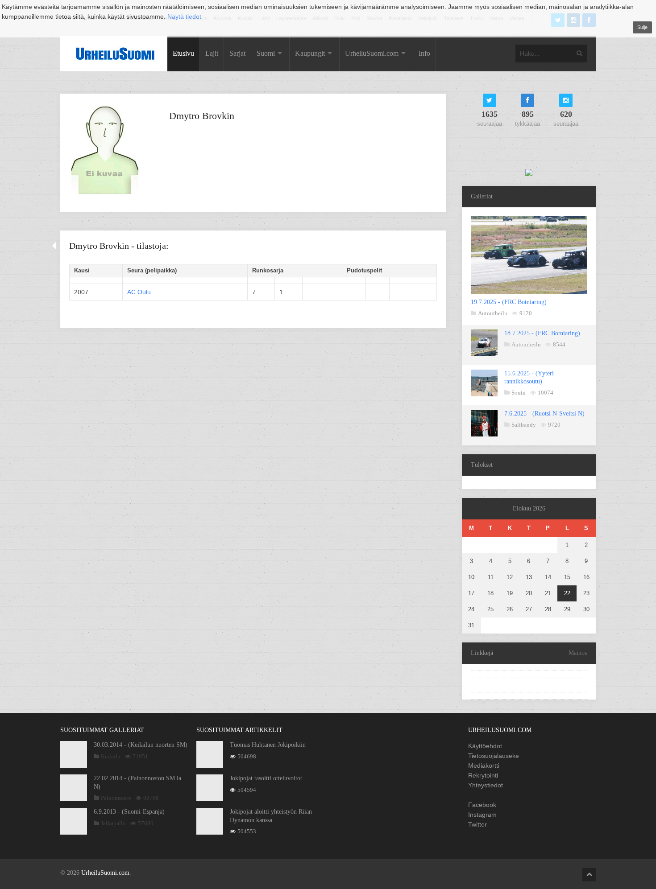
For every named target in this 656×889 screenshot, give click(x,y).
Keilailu (110, 756)
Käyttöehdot (485, 745)
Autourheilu (492, 313)
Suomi (266, 53)
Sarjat (237, 53)
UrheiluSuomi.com (372, 53)
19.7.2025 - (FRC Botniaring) (509, 302)
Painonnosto (116, 797)
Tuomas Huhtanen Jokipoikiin (268, 744)
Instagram (482, 814)
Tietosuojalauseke (493, 755)
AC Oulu (139, 292)
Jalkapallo (113, 823)
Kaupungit (310, 53)
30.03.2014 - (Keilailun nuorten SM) (140, 744)
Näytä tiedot (184, 16)
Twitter (477, 824)
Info (424, 53)
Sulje (642, 27)
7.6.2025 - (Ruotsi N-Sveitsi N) (544, 413)
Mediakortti (483, 765)
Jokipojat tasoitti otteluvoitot (266, 778)
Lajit (211, 53)
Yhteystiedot (485, 785)
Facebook (482, 804)
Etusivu (183, 53)
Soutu (518, 392)
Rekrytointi (483, 775)
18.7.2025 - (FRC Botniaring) (542, 333)
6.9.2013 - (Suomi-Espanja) (129, 811)
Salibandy (523, 424)
